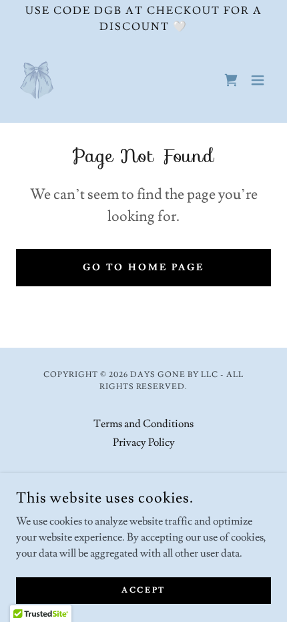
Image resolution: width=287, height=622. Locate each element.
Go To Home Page (144, 268)
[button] (257, 80)
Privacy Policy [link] (144, 442)
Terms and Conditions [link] (143, 423)
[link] (36, 80)
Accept (143, 590)
